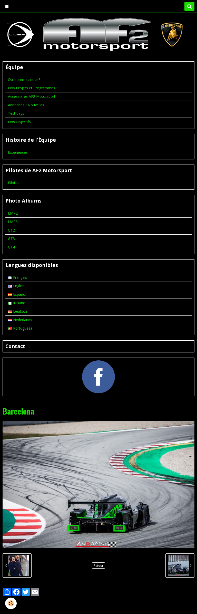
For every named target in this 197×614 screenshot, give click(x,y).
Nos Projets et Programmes (31, 87)
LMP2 (13, 213)
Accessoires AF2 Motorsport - (33, 96)
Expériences (18, 152)
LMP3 (13, 221)
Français (19, 277)
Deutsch (19, 311)
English (18, 285)
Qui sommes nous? (24, 79)
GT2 (11, 230)
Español (19, 294)
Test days (16, 113)
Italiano (18, 302)
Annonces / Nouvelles (26, 104)
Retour (98, 565)
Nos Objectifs (19, 121)
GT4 (11, 247)
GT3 (11, 238)
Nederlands (22, 319)
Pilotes (13, 182)
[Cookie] (11, 603)
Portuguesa (22, 328)
